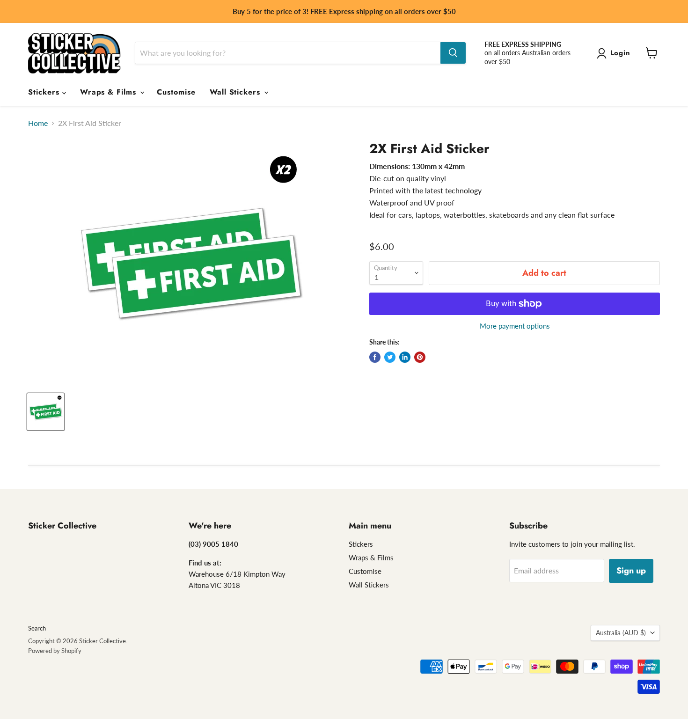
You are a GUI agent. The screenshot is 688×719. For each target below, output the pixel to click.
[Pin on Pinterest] (419, 357)
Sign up (631, 571)
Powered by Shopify (54, 650)
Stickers (45, 92)
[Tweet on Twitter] (389, 357)
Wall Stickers (236, 92)
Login (620, 53)
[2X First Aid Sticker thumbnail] (45, 411)
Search (37, 628)
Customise (176, 92)
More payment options (515, 326)
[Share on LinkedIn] (404, 357)
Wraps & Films (109, 92)
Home (38, 123)
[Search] (453, 53)
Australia (621, 633)
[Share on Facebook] (375, 357)
